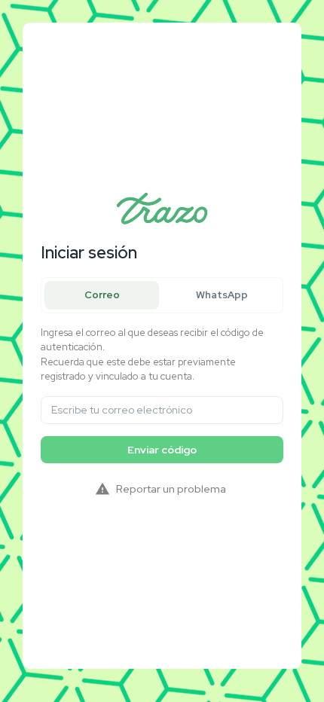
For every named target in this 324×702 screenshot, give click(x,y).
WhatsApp (222, 294)
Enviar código (162, 449)
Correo (102, 294)
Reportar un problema (171, 489)
